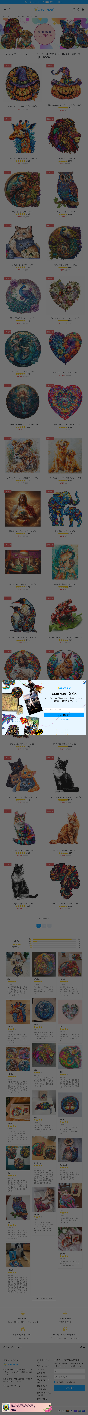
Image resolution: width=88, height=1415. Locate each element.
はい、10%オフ (64, 715)
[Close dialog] (84, 682)
